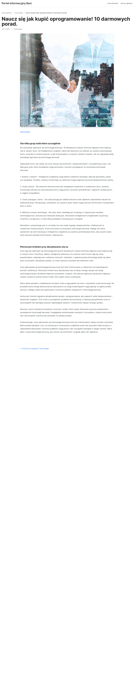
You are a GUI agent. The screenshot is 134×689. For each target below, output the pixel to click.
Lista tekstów (112, 3)
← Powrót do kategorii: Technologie (34, 348)
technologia (25, 132)
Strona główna (126, 3)
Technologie (19, 13)
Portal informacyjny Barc (17, 3)
